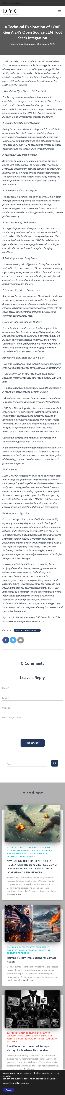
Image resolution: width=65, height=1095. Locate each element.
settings (24, 1083)
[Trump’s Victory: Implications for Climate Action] (32, 923)
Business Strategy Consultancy (23, 847)
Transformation (27, 856)
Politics (48, 850)
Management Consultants (27, 630)
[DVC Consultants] (11, 11)
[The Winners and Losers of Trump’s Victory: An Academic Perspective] (32, 1008)
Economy (11, 850)
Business (11, 947)
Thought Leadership (17, 853)
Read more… (16, 894)
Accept (8, 1090)
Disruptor (45, 847)
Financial (32, 950)
